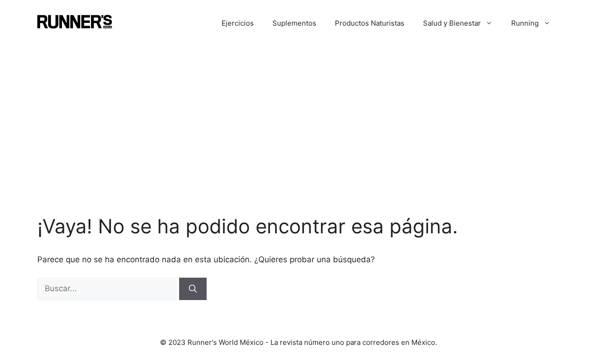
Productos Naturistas (369, 23)
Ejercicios (238, 23)
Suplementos (294, 23)
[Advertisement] (298, 116)
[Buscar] (193, 289)
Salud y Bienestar (452, 23)
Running (525, 23)
